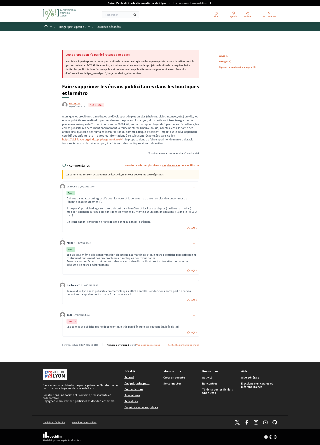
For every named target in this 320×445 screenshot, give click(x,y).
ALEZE (70, 242)
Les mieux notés (133, 165)
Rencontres (209, 383)
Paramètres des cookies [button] (84, 422)
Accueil (129, 377)
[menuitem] (142, 377)
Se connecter (172, 383)
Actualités (131, 401)
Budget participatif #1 (72, 27)
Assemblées (132, 395)
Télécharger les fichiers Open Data (217, 391)
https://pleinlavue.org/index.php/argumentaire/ (93, 139)
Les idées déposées (108, 27)
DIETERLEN (74, 103)
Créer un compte (174, 377)
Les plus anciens (171, 165)
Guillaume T (73, 285)
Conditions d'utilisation (54, 422)
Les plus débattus (189, 165)
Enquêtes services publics (141, 407)
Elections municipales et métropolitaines (257, 385)
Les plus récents (152, 165)
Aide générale (250, 377)
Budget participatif (137, 383)
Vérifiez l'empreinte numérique (183, 344)
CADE (69, 314)
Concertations (133, 389)
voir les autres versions (148, 344)
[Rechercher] (134, 14)
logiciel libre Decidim (71, 440)
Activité (207, 377)
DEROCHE (72, 186)
